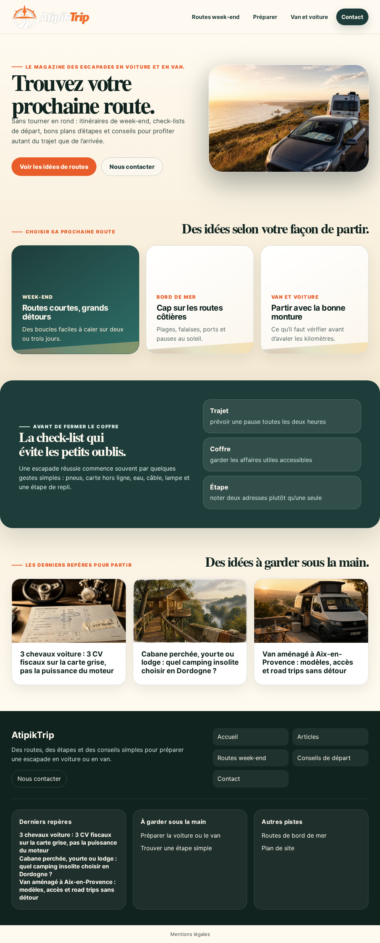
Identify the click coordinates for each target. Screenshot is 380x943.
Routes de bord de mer (294, 835)
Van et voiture (309, 16)
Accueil (227, 736)
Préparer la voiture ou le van (180, 835)
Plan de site (278, 848)
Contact (352, 16)
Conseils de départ (324, 758)
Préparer (265, 16)
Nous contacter (132, 166)
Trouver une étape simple (176, 848)
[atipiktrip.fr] (50, 16)
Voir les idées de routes (54, 166)
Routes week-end (216, 16)
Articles (308, 736)
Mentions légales (190, 934)
